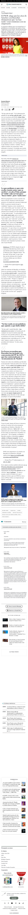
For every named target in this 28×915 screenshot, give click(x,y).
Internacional (22, 7)
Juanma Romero (5, 101)
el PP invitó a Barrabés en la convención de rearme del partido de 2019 (14, 466)
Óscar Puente (18, 0)
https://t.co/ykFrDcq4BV (17, 455)
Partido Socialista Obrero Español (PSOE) (11, 514)
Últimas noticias (10, 0)
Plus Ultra (3, 857)
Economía (14, 7)
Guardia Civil (4, 863)
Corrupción (12, 510)
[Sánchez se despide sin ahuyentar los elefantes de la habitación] (5, 626)
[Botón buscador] (26, 4)
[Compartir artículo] (2, 110)
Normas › (24, 521)
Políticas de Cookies (21, 908)
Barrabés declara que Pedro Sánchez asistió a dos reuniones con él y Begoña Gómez (13, 313)
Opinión (3, 7)
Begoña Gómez (13, 128)
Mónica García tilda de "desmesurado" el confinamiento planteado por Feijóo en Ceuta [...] (15, 713)
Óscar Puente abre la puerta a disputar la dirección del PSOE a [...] (16, 718)
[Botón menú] (1, 4)
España (8, 7)
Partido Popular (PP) (17, 512)
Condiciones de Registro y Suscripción (9, 908)
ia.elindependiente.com (8, 886)
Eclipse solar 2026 (5, 853)
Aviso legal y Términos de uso (18, 906)
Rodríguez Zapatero (5, 859)
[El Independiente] (14, 4)
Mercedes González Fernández (8, 867)
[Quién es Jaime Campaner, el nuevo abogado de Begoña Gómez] (5, 620)
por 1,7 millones (11, 472)
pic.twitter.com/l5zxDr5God (10, 457)
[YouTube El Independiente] (12, 903)
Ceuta (14, 0)
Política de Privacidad (8, 906)
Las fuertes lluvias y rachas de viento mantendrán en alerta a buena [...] (16, 707)
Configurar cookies (14, 910)
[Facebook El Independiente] (8, 903)
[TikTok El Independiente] (23, 903)
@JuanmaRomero (5, 104)
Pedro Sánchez (20, 126)
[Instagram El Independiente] (15, 903)
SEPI (2, 855)
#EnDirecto (6, 247)
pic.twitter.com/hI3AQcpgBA (11, 261)
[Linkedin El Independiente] (19, 903)
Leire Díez (3, 865)
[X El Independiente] (4, 903)
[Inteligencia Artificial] (8, 884)
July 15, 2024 (6, 461)
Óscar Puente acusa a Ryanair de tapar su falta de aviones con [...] (15, 723)
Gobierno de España (6, 512)
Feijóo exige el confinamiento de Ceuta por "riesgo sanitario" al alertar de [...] (16, 729)
